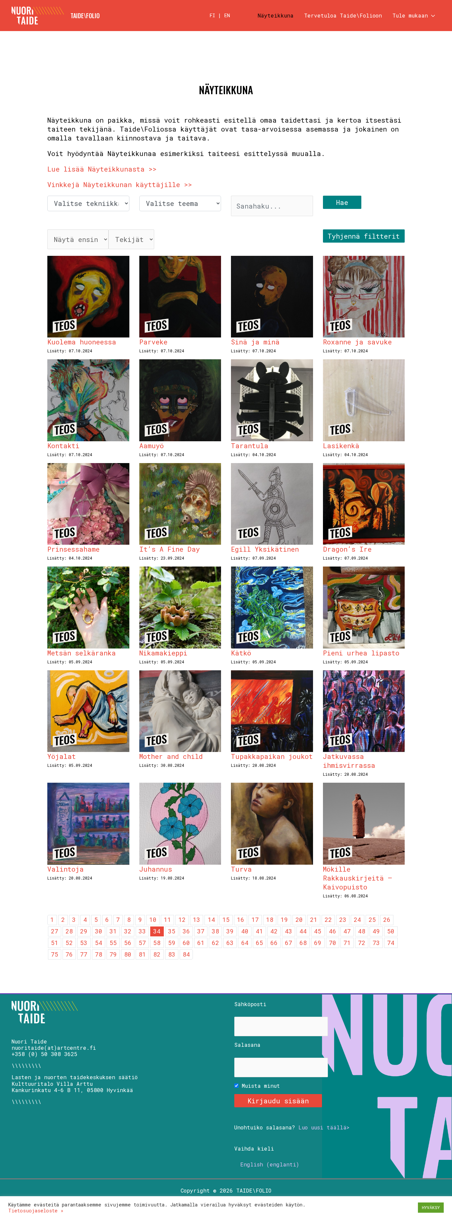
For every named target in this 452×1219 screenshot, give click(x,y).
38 (215, 931)
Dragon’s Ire (347, 549)
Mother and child (171, 756)
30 (98, 931)
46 (332, 931)
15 (226, 920)
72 (361, 943)
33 (142, 931)
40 (245, 931)
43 (288, 931)
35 (171, 931)
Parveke (153, 341)
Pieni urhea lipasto (361, 653)
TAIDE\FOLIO (85, 15)
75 (54, 954)
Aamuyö (151, 445)
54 (98, 943)
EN (227, 15)
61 (200, 943)
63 (230, 943)
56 (127, 943)
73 (376, 943)
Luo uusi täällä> (323, 1127)
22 (328, 920)
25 (372, 920)
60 (186, 943)
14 (211, 920)
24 (357, 920)
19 (284, 920)
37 (200, 931)
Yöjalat (61, 756)
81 (142, 954)
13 (196, 920)
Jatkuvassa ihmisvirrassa (349, 760)
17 (255, 920)
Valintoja (65, 869)
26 (386, 920)
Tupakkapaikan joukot (272, 756)
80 (127, 954)
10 (153, 920)
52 (69, 943)
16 (240, 920)
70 (332, 943)
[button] (431, 15)
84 (186, 954)
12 (182, 920)
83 (171, 954)
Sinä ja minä (255, 341)
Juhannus (155, 869)
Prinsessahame (73, 549)
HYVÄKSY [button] (431, 1207)
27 (54, 931)
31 (113, 931)
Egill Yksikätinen (265, 549)
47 (347, 931)
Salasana (247, 1045)
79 (113, 954)
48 (361, 931)
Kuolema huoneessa (81, 341)
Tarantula (249, 445)
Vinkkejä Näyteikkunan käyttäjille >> (119, 184)
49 (376, 931)
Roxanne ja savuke (357, 341)
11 (167, 920)
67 (288, 943)
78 (98, 954)
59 (171, 943)
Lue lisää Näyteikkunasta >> (102, 169)
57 (142, 943)
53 (83, 943)
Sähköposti (250, 1004)
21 (313, 920)
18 (269, 920)
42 (274, 931)
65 (259, 943)
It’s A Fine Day (169, 549)
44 (303, 931)
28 (69, 931)
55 (113, 943)
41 (259, 931)
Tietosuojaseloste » (36, 1210)
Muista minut (259, 1085)
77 (83, 954)
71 (347, 943)
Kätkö (241, 653)
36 (186, 931)
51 (54, 943)
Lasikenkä (341, 445)
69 (317, 943)
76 (69, 954)
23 (342, 920)
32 (127, 931)
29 (83, 931)
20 (299, 920)
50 (390, 931)
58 (156, 943)
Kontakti (63, 445)
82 (156, 954)
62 (215, 943)
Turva (241, 869)
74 (390, 943)
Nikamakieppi (163, 653)
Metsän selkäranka (81, 653)
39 (230, 931)
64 (245, 943)
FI (212, 15)
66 (274, 943)
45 (317, 931)
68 (303, 943)
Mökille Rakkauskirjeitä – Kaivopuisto (357, 878)
